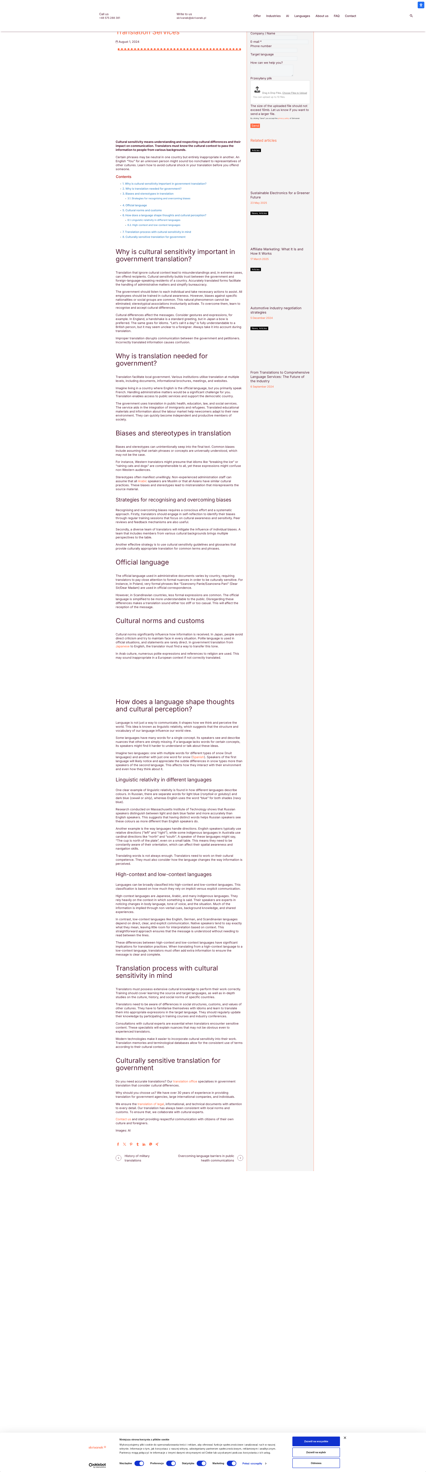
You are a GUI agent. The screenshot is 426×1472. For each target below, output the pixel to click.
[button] (411, 16)
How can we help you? (266, 62)
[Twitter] (124, 1144)
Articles (256, 150)
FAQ (337, 16)
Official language (136, 205)
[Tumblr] (137, 1144)
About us (322, 16)
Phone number (261, 46)
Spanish (198, 757)
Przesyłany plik (261, 78)
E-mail (256, 41)
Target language (262, 54)
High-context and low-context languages (156, 225)
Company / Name (262, 33)
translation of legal (151, 1104)
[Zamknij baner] (345, 1438)
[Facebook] (118, 1144)
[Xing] (157, 1144)
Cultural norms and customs (143, 210)
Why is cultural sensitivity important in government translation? (166, 183)
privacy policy (283, 118)
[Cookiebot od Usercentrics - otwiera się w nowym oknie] (97, 1465)
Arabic (142, 481)
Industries (273, 16)
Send (255, 125)
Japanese (123, 646)
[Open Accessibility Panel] (421, 5)
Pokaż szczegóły (252, 1463)
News (255, 213)
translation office (185, 1081)
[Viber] (150, 1144)
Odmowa (316, 1463)
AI (287, 16)
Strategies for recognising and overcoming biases (161, 198)
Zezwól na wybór (316, 1452)
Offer (257, 16)
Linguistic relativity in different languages (156, 220)
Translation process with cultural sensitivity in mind (158, 232)
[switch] (171, 1463)
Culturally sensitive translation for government (155, 237)
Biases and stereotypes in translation (149, 193)
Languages (302, 16)
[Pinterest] (131, 1144)
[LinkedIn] (144, 1144)
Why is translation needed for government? (153, 188)
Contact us (123, 1119)
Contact (350, 16)
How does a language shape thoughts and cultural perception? (165, 215)
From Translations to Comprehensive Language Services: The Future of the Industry (280, 376)
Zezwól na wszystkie (316, 1441)
